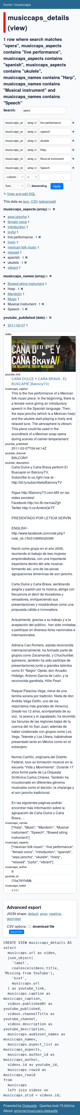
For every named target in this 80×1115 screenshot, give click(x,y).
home (7, 4)
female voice (17, 221)
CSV (34, 201)
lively (12, 242)
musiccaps (23, 4)
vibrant (13, 267)
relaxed (13, 252)
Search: (9, 110)
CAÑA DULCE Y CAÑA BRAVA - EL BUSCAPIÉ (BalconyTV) (40, 381)
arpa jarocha (17, 216)
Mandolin (15, 293)
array (43, 913)
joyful (12, 231)
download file (43, 926)
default (33, 913)
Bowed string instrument (26, 283)
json (26, 201)
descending (39, 186)
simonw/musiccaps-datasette (36, 1110)
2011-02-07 (16, 325)
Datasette (29, 1105)
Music (12, 298)
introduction (16, 226)
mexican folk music (22, 247)
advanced (47, 201)
